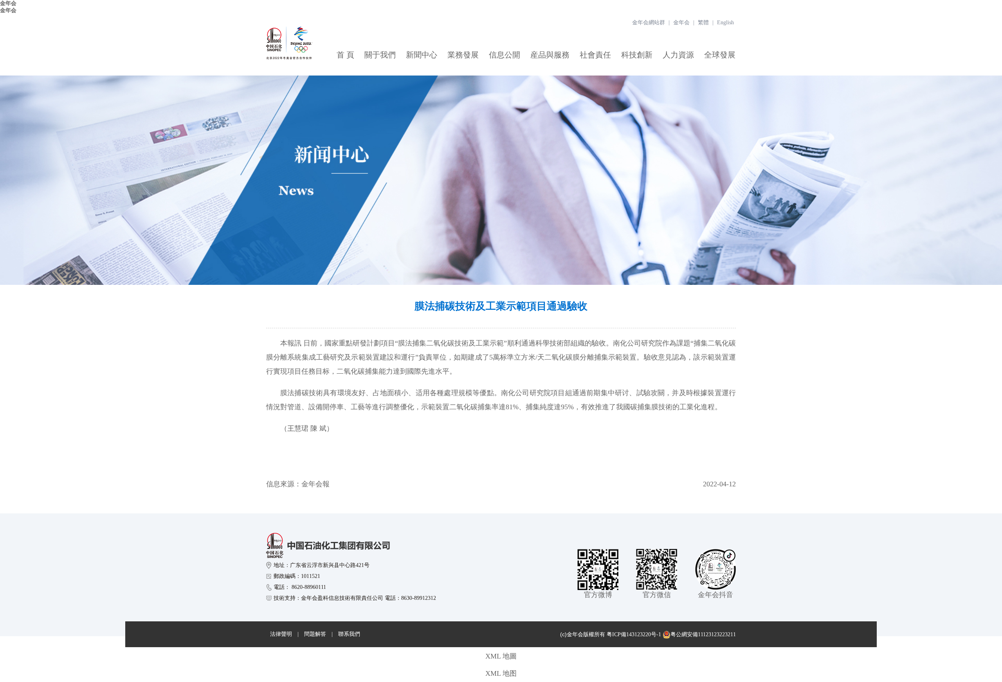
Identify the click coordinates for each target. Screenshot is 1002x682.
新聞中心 (421, 54)
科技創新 (636, 54)
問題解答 (315, 634)
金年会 (8, 3)
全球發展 (719, 54)
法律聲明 (281, 634)
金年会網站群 (648, 22)
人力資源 (678, 54)
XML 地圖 (501, 656)
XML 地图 (501, 673)
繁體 (703, 22)
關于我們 (380, 54)
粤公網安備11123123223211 (703, 634)
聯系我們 (349, 634)
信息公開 (504, 54)
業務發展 (463, 54)
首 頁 (345, 54)
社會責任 (595, 54)
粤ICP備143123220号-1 (634, 634)
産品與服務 (549, 54)
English (725, 22)
